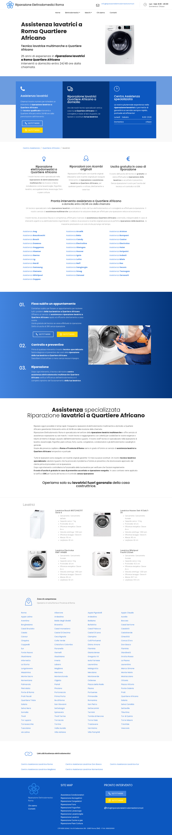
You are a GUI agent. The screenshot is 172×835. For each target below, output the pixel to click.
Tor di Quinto (127, 716)
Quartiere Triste (28, 700)
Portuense (92, 692)
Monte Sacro (27, 676)
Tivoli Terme (60, 716)
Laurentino (126, 664)
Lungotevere (27, 668)
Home (57, 12)
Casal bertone (127, 624)
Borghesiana (27, 624)
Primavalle (92, 696)
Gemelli (57, 652)
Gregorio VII (93, 656)
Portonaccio (60, 692)
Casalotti (125, 628)
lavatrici (66, 148)
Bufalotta (92, 624)
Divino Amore (94, 644)
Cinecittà (125, 636)
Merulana (92, 672)
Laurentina (92, 664)
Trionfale (125, 724)
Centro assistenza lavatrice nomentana (84, 769)
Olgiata (57, 680)
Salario (24, 704)
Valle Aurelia (60, 728)
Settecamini (93, 708)
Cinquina (25, 640)
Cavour (24, 636)
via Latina (25, 732)
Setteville (125, 708)
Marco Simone (127, 668)
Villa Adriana (60, 732)
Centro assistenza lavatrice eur (124, 764)
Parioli (57, 684)
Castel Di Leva (94, 632)
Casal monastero (62, 628)
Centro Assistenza (31, 148)
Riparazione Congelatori (71, 801)
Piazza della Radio (96, 684)
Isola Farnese (94, 660)
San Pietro (92, 704)
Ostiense (92, 680)
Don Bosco (126, 644)
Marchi (87, 12)
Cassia (24, 632)
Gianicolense (94, 652)
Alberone (58, 612)
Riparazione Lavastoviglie (72, 814)
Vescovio (125, 728)
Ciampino (92, 636)
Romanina (92, 700)
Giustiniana (26, 656)
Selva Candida (127, 704)
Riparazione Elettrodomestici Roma (39, 5)
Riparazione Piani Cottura (72, 823)
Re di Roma (59, 700)
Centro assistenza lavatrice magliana (38, 769)
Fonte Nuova (27, 652)
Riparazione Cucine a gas (72, 820)
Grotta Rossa (127, 656)
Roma (23, 612)
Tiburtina (125, 712)
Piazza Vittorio (127, 684)
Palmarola (26, 684)
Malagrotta (93, 668)
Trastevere (93, 724)
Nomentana (26, 680)
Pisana (91, 688)
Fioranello (58, 648)
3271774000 (34, 123)
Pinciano (58, 688)
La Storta (25, 664)
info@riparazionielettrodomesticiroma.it (118, 4)
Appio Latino (26, 616)
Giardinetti (126, 652)
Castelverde (126, 632)
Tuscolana (26, 728)
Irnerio (57, 660)
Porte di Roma (27, 692)
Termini (91, 712)
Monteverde (93, 676)
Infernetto (26, 660)
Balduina (91, 620)
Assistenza (30, 231)
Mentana (58, 672)
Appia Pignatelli (95, 612)
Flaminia (91, 648)
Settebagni (59, 708)
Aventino (25, 620)
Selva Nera (26, 708)
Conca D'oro (127, 640)
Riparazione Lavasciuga (71, 811)
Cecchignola (60, 636)
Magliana (58, 668)
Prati (123, 692)
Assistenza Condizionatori (72, 795)
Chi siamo (101, 12)
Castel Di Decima (62, 632)
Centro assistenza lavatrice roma (37, 764)
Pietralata (25, 688)
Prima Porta (59, 696)
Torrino (57, 724)
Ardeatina (59, 616)
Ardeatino (92, 616)
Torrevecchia (27, 724)
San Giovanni (60, 704)
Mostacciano (127, 676)
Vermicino (92, 728)
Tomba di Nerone (96, 716)
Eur (22, 648)
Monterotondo (61, 676)
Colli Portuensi (94, 640)
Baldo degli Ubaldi (62, 620)
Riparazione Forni (68, 804)
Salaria (124, 700)
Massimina (26, 672)
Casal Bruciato (27, 628)
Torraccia (58, 720)
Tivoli (23, 716)
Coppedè (25, 644)
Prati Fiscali (26, 696)
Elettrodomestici (72, 12)
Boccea (124, 620)
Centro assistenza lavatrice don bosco (84, 764)
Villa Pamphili (94, 732)
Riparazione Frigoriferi (70, 807)
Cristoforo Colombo (63, 644)
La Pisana (125, 660)
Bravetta (58, 624)
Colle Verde (59, 640)
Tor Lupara (26, 720)
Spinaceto (59, 712)
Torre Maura (127, 720)
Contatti (113, 12)
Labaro (57, 664)
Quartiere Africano (51, 148)
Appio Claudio (127, 612)
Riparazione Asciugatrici (71, 798)
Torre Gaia (93, 720)
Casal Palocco (94, 628)
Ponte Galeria (127, 688)
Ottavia (124, 680)
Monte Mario (127, 672)
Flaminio (125, 648)
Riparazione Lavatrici (70, 817)
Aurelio (124, 616)
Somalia (24, 712)
